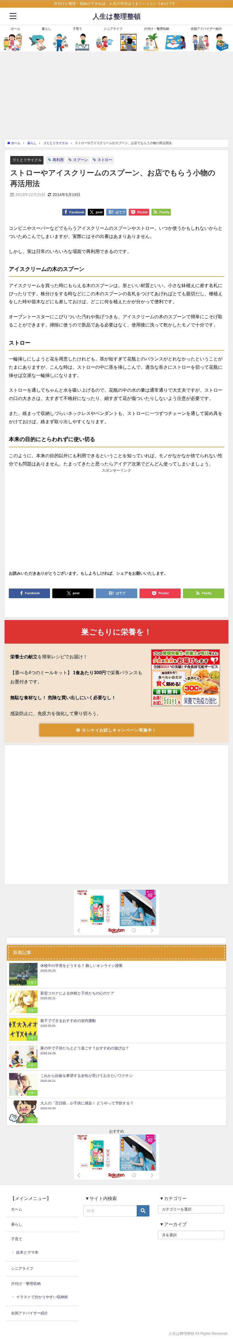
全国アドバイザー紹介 (206, 28)
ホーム (15, 28)
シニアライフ (113, 28)
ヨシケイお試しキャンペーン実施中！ (118, 730)
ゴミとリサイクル (27, 160)
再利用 (58, 160)
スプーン (80, 160)
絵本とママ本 (27, 1252)
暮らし (46, 28)
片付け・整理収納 (156, 28)
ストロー (104, 160)
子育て (77, 28)
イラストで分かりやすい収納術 (42, 1297)
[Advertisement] (116, 96)
